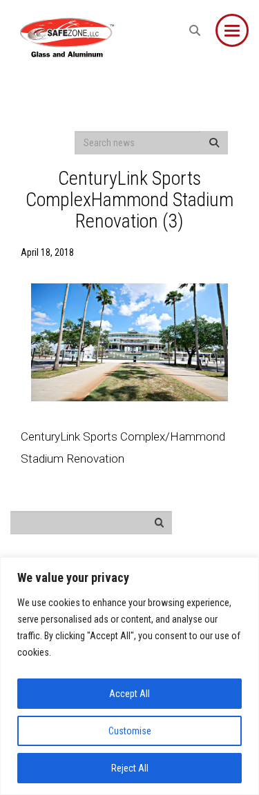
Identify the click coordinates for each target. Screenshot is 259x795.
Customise (129, 730)
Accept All (129, 693)
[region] (129, 676)
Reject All (129, 768)
